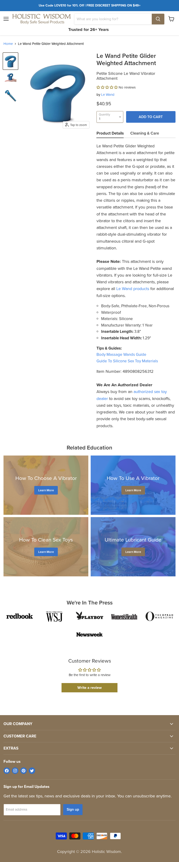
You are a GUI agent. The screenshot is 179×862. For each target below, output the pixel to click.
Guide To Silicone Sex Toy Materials (127, 361)
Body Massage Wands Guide (121, 354)
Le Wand (107, 94)
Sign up (73, 809)
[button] (107, 87)
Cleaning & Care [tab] (144, 133)
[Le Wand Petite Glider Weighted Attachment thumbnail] (10, 61)
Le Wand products (132, 289)
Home (8, 44)
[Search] (158, 19)
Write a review (89, 687)
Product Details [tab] (110, 133)
